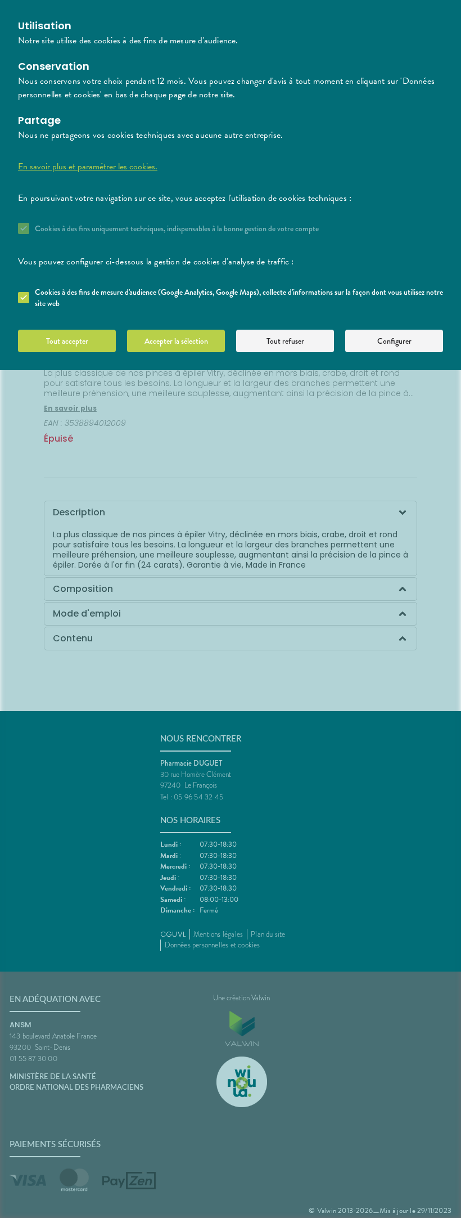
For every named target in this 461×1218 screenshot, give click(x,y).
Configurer (394, 341)
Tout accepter (67, 341)
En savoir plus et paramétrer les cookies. (87, 166)
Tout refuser (285, 341)
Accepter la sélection (176, 341)
